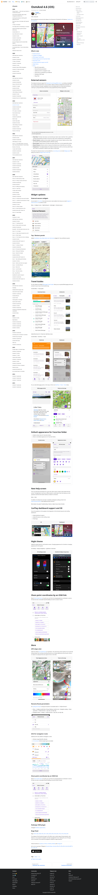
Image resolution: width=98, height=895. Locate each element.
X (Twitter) (49, 843)
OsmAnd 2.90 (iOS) (16, 243)
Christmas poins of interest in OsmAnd (19, 334)
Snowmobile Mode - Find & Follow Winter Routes (20, 48)
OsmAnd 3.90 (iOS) (16, 171)
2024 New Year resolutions (17, 102)
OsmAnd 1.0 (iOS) (15, 361)
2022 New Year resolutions (17, 159)
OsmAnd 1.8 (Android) (16, 378)
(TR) (36, 847)
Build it (13, 884)
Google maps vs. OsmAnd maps (18, 349)
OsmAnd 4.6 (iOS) (15, 104)
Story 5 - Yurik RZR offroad (17, 265)
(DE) (64, 846)
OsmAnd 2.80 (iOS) (16, 255)
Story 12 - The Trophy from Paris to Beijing (20, 237)
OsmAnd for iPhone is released (18, 365)
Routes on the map (16, 147)
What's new (78, 6)
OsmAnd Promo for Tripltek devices (19, 98)
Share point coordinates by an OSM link (80, 27)
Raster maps (14, 118)
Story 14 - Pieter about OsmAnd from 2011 (20, 233)
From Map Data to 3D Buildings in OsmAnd (20, 26)
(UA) (66, 846)
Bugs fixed (78, 44)
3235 (35, 833)
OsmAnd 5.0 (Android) (16, 73)
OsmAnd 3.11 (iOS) (16, 217)
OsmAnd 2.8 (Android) (16, 321)
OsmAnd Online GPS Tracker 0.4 (18, 278)
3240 (50, 833)
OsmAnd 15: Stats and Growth (18, 69)
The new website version (17, 154)
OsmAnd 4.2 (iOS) (15, 152)
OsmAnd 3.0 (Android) (16, 303)
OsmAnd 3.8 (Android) (16, 182)
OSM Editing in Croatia (16, 141)
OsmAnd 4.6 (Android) (16, 106)
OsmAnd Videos (15, 312)
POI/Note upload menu (40, 827)
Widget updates (78, 10)
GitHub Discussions (35, 873)
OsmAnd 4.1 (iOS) (15, 161)
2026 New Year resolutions (17, 55)
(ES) (68, 846)
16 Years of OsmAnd (16, 24)
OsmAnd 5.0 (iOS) (15, 71)
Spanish (51, 884)
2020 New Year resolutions (17, 219)
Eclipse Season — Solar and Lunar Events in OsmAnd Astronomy (20, 12)
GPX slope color (79, 31)
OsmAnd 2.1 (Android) (16, 359)
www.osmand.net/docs (36, 501)
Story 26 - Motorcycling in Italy (18, 178)
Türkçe (51, 890)
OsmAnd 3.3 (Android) (16, 276)
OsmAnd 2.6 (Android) (16, 325)
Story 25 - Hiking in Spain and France (19, 180)
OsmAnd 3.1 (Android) (16, 293)
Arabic (51, 888)
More (34, 65)
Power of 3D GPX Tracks (17, 84)
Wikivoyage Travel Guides (38, 57)
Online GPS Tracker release (17, 291)
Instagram (59, 843)
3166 (65, 833)
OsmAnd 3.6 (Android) (16, 202)
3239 (52, 833)
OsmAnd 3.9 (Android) (16, 169)
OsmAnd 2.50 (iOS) (16, 280)
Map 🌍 (14, 875)
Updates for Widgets (37, 55)
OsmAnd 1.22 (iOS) (16, 353)
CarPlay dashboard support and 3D (40, 62)
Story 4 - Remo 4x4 (16, 267)
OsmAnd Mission (15, 295)
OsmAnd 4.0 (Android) (16, 165)
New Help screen (78, 20)
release (35, 856)
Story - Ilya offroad (16, 272)
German (51, 877)
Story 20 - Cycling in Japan (17, 206)
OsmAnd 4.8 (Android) (16, 90)
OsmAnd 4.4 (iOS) (15, 126)
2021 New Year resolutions (17, 176)
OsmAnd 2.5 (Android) (16, 332)
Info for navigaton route (80, 36)
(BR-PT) (70, 846)
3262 (37, 833)
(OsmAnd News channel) (51, 846)
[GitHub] (35, 14)
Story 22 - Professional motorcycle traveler (20, 198)
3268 (40, 833)
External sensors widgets (79, 12)
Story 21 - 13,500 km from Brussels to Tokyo (20, 200)
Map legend (15, 880)
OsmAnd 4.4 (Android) (16, 128)
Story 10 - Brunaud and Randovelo (19, 249)
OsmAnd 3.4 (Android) (16, 247)
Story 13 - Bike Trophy (16, 235)
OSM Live (14, 342)
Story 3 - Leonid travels (16, 269)
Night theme (35, 64)
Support (70, 880)
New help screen (36, 60)
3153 (60, 833)
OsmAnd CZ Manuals (73, 877)
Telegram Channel (35, 882)
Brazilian (52, 886)
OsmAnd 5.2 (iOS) (15, 57)
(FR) (61, 846)
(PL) (32, 847)
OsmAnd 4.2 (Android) (16, 151)
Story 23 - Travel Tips (16, 188)
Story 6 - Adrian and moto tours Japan (19, 263)
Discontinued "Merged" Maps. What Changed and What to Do (19, 15)
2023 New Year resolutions (17, 135)
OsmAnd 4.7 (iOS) (15, 94)
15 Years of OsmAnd (16, 61)
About (13, 888)
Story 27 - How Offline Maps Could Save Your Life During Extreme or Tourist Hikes (20, 144)
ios (39, 856)
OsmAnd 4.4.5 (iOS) (16, 122)
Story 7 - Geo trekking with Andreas (19, 259)
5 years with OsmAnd (16, 357)
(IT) (59, 846)
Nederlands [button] (71, 1)
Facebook (42, 843)
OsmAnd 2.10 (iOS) (16, 305)
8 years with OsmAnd (16, 301)
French (51, 875)
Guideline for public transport (18, 274)
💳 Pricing (17, 1)
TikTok (45, 843)
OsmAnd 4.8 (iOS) (15, 88)
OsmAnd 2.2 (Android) (16, 351)
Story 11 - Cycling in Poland (17, 245)
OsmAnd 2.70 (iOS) (16, 261)
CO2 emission (36, 741)
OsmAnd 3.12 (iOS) (16, 204)
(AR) (34, 847)
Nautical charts (15, 367)
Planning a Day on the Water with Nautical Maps (20, 22)
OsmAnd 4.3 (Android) (16, 139)
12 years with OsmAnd (16, 149)
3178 (62, 833)
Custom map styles (16, 120)
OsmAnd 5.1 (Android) (16, 63)
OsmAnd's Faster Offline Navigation (19, 67)
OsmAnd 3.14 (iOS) (16, 194)
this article (40, 201)
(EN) (58, 846)
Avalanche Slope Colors (16, 50)
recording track (56, 151)
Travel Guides (78, 16)
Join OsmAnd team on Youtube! (18, 371)
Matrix (32, 884)
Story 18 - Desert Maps (16, 212)
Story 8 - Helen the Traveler (17, 253)
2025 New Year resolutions (17, 78)
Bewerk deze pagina (37, 859)
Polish (51, 882)
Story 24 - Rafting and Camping (18, 186)
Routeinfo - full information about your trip (20, 229)
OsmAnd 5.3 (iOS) (15, 35)
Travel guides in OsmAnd (17, 299)
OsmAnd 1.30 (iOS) (16, 327)
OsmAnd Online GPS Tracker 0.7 (18, 241)
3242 (42, 833)
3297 (67, 833)
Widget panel (67, 151)
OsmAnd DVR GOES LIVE (17, 369)
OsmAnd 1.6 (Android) (16, 387)
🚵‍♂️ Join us (28, 1)
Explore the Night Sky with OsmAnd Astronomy (19, 29)
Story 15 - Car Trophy (16, 231)
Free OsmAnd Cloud (16, 112)
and (37, 706)
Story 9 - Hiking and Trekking (18, 251)
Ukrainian (52, 880)
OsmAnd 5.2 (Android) (16, 59)
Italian (51, 879)
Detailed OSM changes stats (17, 289)
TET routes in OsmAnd (16, 110)
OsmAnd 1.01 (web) (16, 86)
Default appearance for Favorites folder (41, 59)
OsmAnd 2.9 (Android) (16, 307)
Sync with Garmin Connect (17, 33)
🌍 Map (22, 1)
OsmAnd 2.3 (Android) (16, 344)
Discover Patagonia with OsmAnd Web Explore (19, 42)
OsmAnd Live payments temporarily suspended (19, 310)
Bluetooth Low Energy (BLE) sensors (54, 83)
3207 (57, 833)
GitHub (77, 1)
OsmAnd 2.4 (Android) (16, 338)
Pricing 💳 (14, 873)
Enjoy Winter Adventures (17, 45)
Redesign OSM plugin (80, 42)
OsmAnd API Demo (16, 340)
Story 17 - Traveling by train (17, 223)
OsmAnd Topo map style (17, 336)
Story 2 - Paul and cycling (17, 270)
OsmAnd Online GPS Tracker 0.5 (18, 257)
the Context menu (38, 598)
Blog (13, 1)
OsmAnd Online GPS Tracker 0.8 (18, 210)
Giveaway (14, 287)
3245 (47, 833)
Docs (10, 1)
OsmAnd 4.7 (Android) (16, 96)
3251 (45, 833)
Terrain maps (15, 114)
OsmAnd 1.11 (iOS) (16, 355)
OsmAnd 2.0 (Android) (16, 363)
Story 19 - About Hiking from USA (18, 208)
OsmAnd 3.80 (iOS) (16, 184)
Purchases (14, 879)
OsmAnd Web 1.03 (16, 31)
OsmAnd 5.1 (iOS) (15, 65)
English (51, 873)
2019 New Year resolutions (17, 285)
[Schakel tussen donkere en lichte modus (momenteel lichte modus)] (96, 2)
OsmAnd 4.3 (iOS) (15, 137)
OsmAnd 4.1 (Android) (16, 163)
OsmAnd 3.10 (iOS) (16, 221)
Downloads (14, 882)
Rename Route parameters (79, 34)
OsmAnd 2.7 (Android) (16, 323)
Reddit (53, 843)
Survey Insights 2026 (16, 39)
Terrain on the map (16, 130)
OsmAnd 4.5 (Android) (16, 116)
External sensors (36, 53)
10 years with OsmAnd (16, 190)
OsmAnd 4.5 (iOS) (15, 108)
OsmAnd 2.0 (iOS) (15, 317)
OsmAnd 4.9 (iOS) (15, 80)
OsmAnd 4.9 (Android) (16, 82)
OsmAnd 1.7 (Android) (16, 380)
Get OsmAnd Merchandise (74, 879)
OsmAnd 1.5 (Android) (16, 385)
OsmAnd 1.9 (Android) (16, 376)
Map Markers (15, 319)
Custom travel (15, 297)
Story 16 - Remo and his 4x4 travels (19, 225)
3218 (55, 833)
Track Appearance (42, 651)
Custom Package (15, 192)
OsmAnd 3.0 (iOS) (15, 239)
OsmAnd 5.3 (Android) (16, 37)
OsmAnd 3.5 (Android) (16, 227)
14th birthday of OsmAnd (17, 92)
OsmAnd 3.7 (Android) (16, 196)
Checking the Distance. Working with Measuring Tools (19, 18)
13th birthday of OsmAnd (17, 124)
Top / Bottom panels (80, 14)
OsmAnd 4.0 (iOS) (15, 167)
